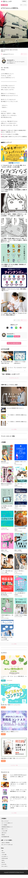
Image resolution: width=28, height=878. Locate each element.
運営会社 (3, 834)
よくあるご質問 (4, 830)
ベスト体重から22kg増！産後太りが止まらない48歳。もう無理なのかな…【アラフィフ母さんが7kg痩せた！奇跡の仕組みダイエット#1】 (14, 240)
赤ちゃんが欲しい (5, 866)
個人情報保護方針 (5, 836)
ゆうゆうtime (4, 864)
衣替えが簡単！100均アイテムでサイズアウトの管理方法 (14, 136)
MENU (24, 1)
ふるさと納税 (4, 854)
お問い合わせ (4, 832)
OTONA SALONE (5, 858)
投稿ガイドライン (5, 828)
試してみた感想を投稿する (14, 343)
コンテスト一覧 (14, 765)
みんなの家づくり (5, 856)
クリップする (23, 4)
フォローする (10, 336)
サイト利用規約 (4, 824)
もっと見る (14, 429)
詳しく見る (17, 336)
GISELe (3, 860)
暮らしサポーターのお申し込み (7, 844)
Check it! (3, 852)
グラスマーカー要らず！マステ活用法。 (10, 134)
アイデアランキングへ (14, 378)
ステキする (24, 54)
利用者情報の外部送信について (7, 826)
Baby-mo (3, 862)
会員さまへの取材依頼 (5, 842)
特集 (2, 850)
